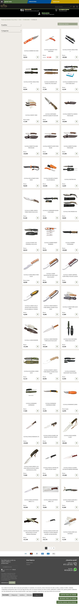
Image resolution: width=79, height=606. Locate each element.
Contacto (28, 564)
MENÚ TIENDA (9, 1)
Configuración (37, 595)
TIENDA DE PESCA (32, 1)
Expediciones (56, 1)
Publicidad (29, 595)
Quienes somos (29, 562)
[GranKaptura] (4, 6)
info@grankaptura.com (4, 582)
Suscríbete (12, 582)
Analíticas (22, 595)
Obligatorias (14, 595)
